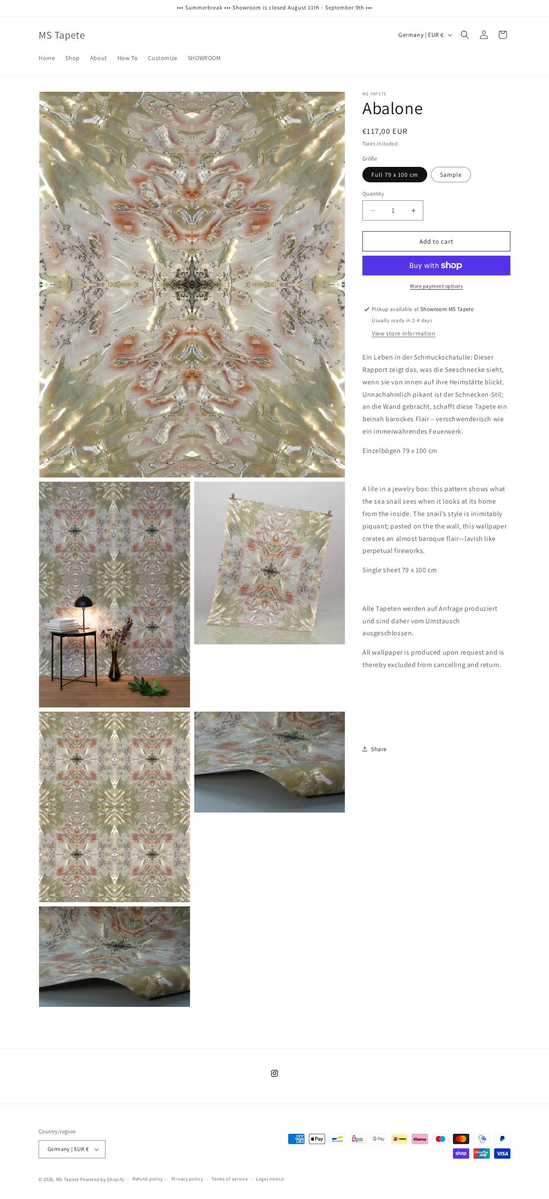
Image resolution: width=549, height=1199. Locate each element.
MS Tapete (67, 1179)
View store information (403, 333)
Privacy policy (187, 1179)
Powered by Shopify (102, 1179)
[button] (464, 34)
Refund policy (148, 1179)
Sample (451, 174)
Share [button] (379, 748)
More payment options (436, 286)
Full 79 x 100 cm (394, 174)
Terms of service (229, 1179)
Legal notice (270, 1179)
